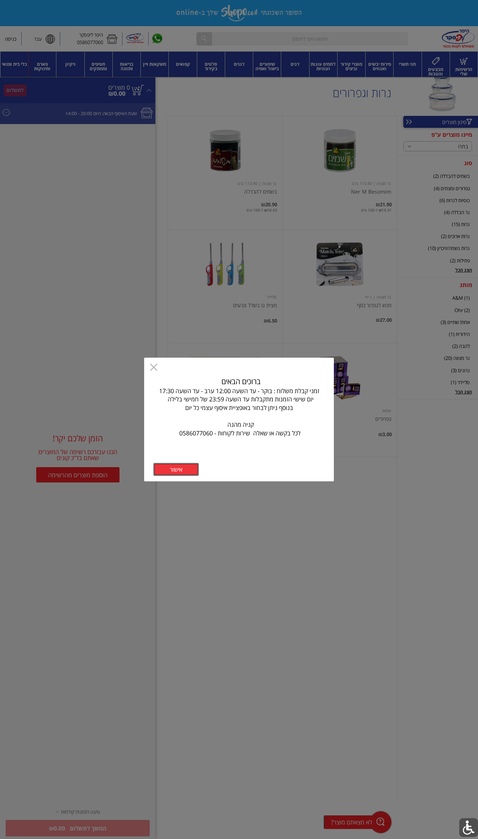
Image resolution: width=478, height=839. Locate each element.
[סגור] (154, 368)
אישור (176, 469)
